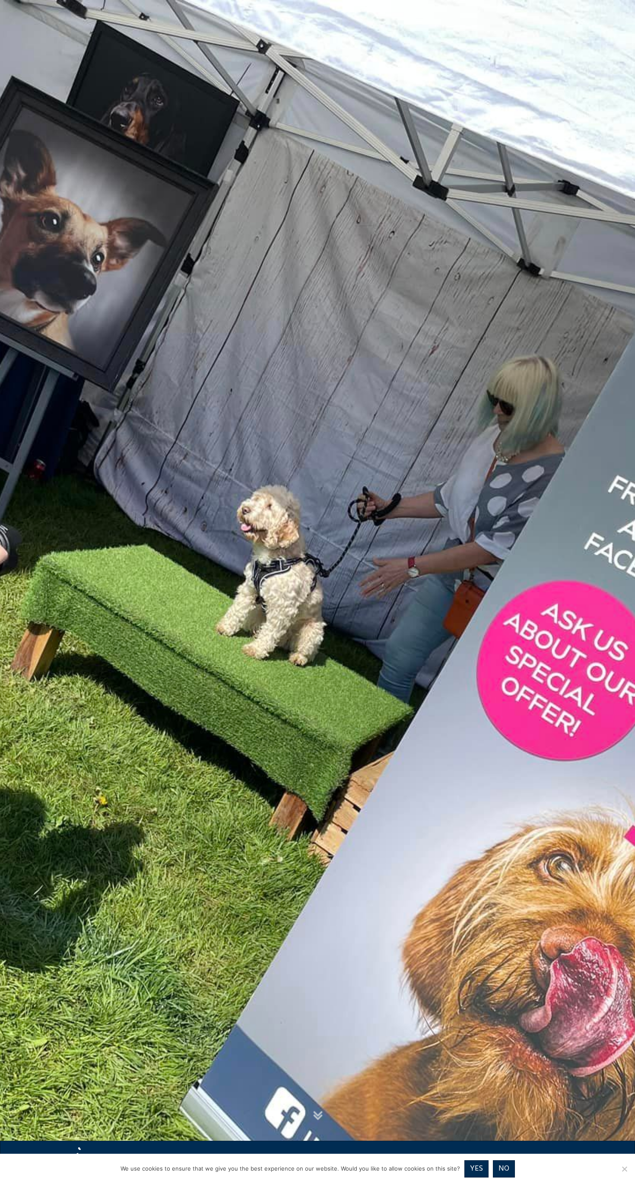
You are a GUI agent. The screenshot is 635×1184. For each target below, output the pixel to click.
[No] (624, 1169)
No (503, 1168)
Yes (476, 1168)
